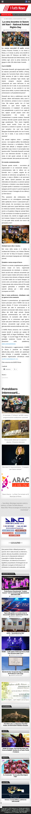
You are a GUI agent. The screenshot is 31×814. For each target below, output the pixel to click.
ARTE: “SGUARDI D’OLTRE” (15, 633)
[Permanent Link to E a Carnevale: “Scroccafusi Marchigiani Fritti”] (15, 767)
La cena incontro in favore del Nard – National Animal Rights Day (15, 24)
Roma (24, 19)
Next (27, 691)
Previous (3, 691)
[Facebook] (26, 2)
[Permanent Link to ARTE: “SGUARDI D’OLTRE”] (15, 625)
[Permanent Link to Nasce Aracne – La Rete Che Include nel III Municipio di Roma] (15, 482)
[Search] (29, 2)
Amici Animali (9, 19)
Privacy (1, 806)
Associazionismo (18, 19)
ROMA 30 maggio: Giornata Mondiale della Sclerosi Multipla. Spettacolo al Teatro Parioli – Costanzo (15, 750)
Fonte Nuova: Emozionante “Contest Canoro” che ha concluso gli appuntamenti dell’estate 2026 (15, 592)
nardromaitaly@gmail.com (10, 359)
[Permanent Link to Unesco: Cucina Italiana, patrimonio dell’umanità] (15, 791)
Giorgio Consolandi (10, 30)
